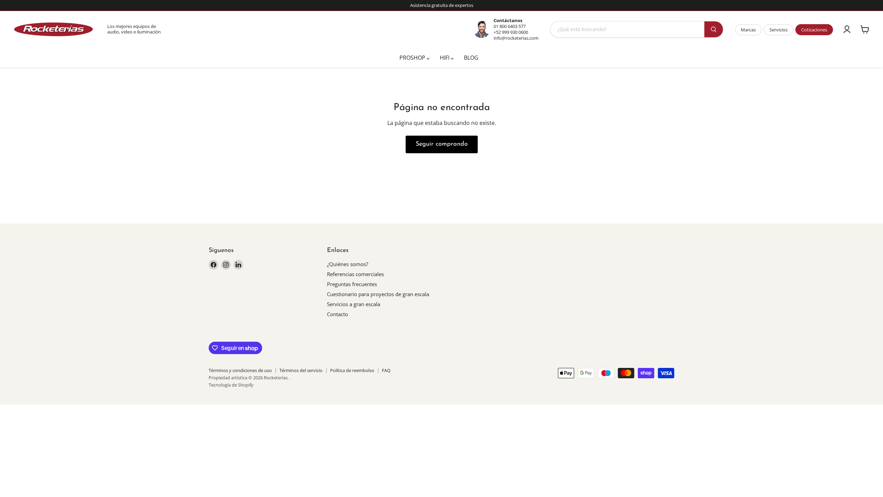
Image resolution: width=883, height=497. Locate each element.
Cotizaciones (814, 30)
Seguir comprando (442, 144)
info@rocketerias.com (516, 38)
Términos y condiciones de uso (240, 370)
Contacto (337, 314)
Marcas (748, 30)
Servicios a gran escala (353, 304)
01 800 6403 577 (510, 26)
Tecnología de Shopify (231, 385)
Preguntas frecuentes (352, 284)
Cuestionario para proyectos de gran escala (378, 294)
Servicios (778, 30)
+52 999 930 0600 (511, 32)
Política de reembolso (352, 370)
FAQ (386, 370)
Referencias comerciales (355, 274)
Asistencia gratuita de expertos (441, 5)
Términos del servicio (301, 370)
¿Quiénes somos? (347, 264)
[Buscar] (713, 29)
